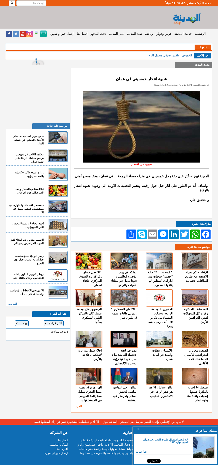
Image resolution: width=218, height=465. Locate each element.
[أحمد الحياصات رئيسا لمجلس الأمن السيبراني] (57, 225)
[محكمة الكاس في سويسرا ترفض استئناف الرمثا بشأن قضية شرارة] (57, 156)
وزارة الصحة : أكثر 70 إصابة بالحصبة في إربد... (29, 174)
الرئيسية (200, 33)
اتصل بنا (82, 33)
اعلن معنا (62, 448)
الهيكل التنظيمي (58, 444)
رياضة (149, 33)
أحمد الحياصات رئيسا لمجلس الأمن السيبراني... (28, 225)
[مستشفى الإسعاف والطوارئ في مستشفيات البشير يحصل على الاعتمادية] (57, 206)
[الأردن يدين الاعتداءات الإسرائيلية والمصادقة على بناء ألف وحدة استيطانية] (57, 292)
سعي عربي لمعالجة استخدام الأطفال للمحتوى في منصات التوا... (28, 140)
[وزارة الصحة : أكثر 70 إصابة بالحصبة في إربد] (57, 174)
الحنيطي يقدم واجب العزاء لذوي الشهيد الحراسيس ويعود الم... (27, 241)
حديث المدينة (183, 33)
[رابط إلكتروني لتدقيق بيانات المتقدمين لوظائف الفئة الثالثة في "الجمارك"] (57, 275)
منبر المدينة (116, 33)
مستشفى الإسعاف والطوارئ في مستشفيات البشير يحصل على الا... (26, 209)
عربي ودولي (163, 33)
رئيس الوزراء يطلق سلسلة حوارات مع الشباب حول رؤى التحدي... (29, 259)
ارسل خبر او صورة (62, 33)
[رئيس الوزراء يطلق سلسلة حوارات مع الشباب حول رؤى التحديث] (57, 257)
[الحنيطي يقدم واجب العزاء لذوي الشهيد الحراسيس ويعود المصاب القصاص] (57, 241)
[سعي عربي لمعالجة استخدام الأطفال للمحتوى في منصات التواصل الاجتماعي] (57, 137)
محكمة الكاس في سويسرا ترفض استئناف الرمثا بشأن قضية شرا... (29, 158)
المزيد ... (77, 406)
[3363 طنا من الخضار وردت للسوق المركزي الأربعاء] (57, 190)
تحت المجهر (98, 33)
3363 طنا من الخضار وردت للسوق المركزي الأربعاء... (30, 190)
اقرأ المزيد (141, 451)
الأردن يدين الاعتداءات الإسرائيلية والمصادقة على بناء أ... (26, 292)
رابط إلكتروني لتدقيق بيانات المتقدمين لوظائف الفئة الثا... (28, 276)
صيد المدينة (134, 33)
